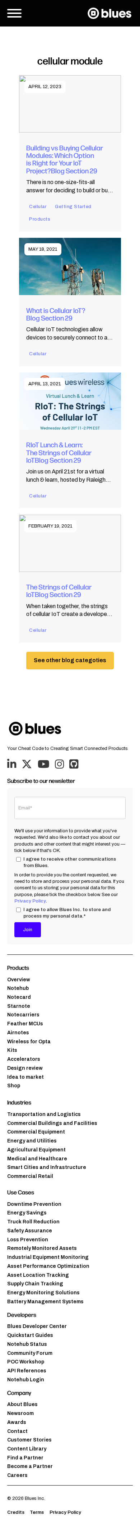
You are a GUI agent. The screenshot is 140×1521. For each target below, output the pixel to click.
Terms (37, 1512)
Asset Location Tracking (38, 1275)
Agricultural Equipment (36, 1149)
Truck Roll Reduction (33, 1221)
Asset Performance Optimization (48, 1266)
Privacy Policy (30, 901)
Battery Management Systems (45, 1301)
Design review (25, 1068)
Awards (16, 1422)
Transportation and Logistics (44, 1114)
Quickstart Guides (30, 1335)
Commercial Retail (30, 1176)
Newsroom (20, 1413)
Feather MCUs (25, 1023)
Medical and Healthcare (37, 1158)
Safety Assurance (29, 1230)
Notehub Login (25, 1379)
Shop (13, 1085)
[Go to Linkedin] (11, 764)
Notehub (18, 988)
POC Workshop (25, 1361)
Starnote (18, 1006)
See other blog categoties (70, 660)
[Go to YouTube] (44, 764)
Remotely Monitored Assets (42, 1248)
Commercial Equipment (36, 1132)
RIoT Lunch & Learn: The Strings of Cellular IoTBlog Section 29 (59, 452)
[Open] (14, 13)
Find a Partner (25, 1457)
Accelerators (23, 1059)
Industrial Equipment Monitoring (48, 1257)
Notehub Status (27, 1344)
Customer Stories (29, 1440)
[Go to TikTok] (73, 764)
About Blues (22, 1404)
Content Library (26, 1449)
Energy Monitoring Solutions (43, 1292)
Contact (17, 1431)
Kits (12, 1050)
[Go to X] (27, 764)
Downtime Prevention (34, 1204)
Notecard (19, 997)
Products (39, 219)
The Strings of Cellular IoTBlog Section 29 (59, 590)
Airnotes (18, 1032)
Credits (15, 1512)
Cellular (37, 206)
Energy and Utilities (32, 1141)
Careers (17, 1475)
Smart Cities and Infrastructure (46, 1167)
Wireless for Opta (29, 1041)
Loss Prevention (27, 1239)
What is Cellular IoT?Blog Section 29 (55, 313)
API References (26, 1370)
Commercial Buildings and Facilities (52, 1123)
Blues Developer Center (37, 1326)
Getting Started (73, 206)
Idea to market (25, 1077)
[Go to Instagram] (59, 764)
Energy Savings (27, 1213)
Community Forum (29, 1353)
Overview (18, 979)
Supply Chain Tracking (35, 1283)
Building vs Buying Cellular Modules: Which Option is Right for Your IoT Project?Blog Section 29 (64, 159)
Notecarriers (23, 1014)
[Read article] (70, 104)
